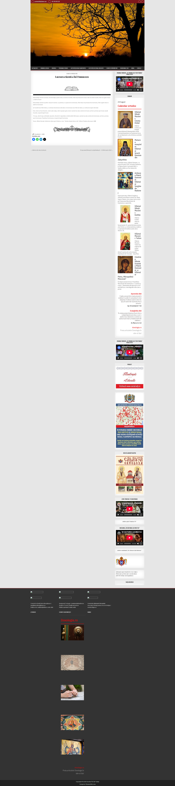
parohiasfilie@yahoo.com (40, 1)
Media (132, 68)
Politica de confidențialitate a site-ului (42, 607)
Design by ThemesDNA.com (88, 784)
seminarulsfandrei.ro (77, 603)
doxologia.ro (136, 327)
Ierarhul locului (45, 68)
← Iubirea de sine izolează (38, 150)
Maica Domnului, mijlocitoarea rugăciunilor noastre (70, 760)
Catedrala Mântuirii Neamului (96, 603)
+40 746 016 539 (55, 1)
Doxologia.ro (69, 620)
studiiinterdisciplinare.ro (38, 605)
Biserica (54, 68)
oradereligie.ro (92, 607)
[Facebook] (139, 1)
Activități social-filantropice (78, 68)
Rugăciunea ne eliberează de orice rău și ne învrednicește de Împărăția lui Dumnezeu (72, 707)
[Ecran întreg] (141, 90)
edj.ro (135, 572)
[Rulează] (118, 90)
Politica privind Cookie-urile (67, 607)
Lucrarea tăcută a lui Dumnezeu (72, 76)
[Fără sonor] (138, 90)
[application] (129, 84)
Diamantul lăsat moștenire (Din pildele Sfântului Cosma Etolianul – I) (71, 647)
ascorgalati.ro (129, 575)
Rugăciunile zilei (124, 68)
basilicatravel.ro (74, 605)
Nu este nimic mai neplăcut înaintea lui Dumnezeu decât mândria (70, 677)
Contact (139, 68)
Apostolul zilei (136, 293)
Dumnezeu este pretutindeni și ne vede (71, 735)
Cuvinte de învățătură (111, 68)
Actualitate (35, 68)
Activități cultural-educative (96, 68)
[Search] (142, 1)
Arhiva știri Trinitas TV (126, 521)
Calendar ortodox (127, 106)
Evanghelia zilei (135, 311)
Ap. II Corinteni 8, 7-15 (134, 306)
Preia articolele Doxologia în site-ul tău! (130, 331)
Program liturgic (63, 68)
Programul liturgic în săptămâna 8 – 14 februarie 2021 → (96, 150)
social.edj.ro (133, 574)
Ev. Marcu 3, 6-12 (136, 323)
